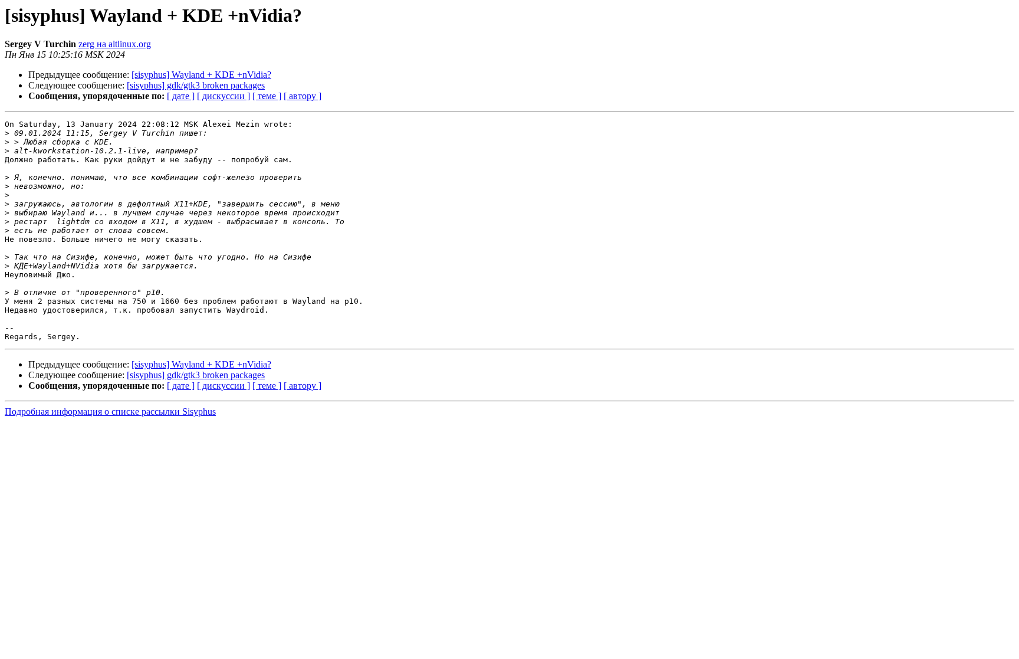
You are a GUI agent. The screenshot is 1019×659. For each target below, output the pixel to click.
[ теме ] (266, 96)
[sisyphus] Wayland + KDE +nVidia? (201, 75)
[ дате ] (181, 96)
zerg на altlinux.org (114, 44)
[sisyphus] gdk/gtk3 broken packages (196, 85)
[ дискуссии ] (223, 96)
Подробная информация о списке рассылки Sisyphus (110, 411)
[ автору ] (302, 96)
